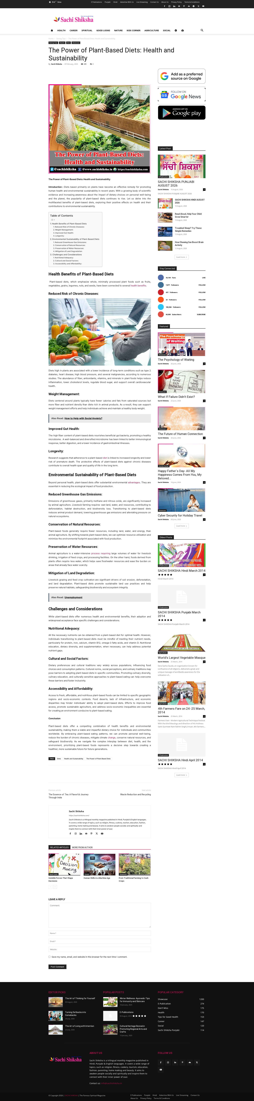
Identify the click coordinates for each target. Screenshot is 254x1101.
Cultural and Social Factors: (66, 261)
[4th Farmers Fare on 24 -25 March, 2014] (181, 693)
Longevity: (59, 236)
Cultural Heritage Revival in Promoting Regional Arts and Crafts (133, 1029)
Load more (180, 257)
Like (203, 278)
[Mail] (179, 6)
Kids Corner (133, 30)
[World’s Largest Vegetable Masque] (181, 642)
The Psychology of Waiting (176, 359)
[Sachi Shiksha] (65, 1059)
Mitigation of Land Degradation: (68, 251)
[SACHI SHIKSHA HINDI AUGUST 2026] (165, 203)
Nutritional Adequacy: (64, 257)
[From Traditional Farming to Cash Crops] (135, 865)
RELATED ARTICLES (59, 847)
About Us (164, 2)
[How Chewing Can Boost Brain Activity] (165, 246)
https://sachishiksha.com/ (79, 815)
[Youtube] (203, 6)
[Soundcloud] (189, 6)
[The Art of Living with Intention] (56, 1030)
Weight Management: (64, 230)
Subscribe (201, 314)
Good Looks (103, 30)
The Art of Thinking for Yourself (80, 998)
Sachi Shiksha (56, 64)
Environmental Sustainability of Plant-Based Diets (75, 239)
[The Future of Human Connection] (181, 418)
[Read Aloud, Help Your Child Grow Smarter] (165, 217)
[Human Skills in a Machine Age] (100, 865)
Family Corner (164, 466)
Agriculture (151, 30)
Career (73, 30)
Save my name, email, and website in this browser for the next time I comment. (89, 957)
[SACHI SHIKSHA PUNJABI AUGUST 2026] (181, 166)
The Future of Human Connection (180, 434)
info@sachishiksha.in (111, 1083)
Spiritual (87, 30)
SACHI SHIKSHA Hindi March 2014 (181, 570)
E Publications (96, 2)
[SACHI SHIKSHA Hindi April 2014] (181, 744)
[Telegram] (193, 6)
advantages (134, 482)
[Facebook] (164, 6)
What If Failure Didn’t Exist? (176, 397)
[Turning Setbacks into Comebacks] (56, 1016)
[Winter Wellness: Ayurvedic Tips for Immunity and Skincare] (110, 1002)
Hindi (115, 2)
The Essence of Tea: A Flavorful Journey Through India (68, 796)
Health (61, 30)
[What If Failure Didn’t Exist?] (181, 381)
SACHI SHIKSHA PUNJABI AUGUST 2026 (176, 183)
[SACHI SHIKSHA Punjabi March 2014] (181, 597)
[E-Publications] (110, 1016)
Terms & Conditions (191, 2)
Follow (202, 285)
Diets (59, 759)
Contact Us (154, 2)
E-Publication (163, 177)
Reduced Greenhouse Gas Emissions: (70, 242)
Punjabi (108, 2)
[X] (198, 6)
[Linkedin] (174, 6)
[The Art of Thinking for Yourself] (56, 1002)
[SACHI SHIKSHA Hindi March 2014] (181, 555)
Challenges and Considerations (67, 254)
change (112, 737)
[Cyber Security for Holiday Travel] (181, 500)
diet (105, 457)
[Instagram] (169, 6)
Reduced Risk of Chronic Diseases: (69, 227)
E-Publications (126, 1012)
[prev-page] (50, 887)
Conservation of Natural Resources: (70, 245)
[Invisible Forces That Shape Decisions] (65, 865)
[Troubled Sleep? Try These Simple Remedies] (165, 232)
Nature (118, 30)
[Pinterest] (184, 6)
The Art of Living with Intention (79, 1026)
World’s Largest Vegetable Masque (181, 657)
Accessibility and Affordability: (68, 264)
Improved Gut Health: (64, 233)
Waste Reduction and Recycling (135, 794)
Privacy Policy (176, 2)
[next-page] (55, 887)
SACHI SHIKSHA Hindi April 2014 (180, 760)
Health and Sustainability (73, 759)
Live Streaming (142, 2)
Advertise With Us (127, 2)
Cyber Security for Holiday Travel (180, 515)
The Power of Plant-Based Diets (98, 759)
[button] (201, 30)
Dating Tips (61, 38)
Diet (68, 43)
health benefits (138, 285)
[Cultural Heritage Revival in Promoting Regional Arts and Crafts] (110, 1030)
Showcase (75, 43)
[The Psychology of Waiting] (181, 344)
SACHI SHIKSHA (71, 1095)
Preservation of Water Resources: (69, 248)
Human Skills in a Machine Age (97, 878)
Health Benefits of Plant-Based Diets (69, 223)
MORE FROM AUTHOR (82, 847)
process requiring (100, 553)
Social (167, 30)
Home (51, 38)
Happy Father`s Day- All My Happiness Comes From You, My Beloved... (180, 474)
